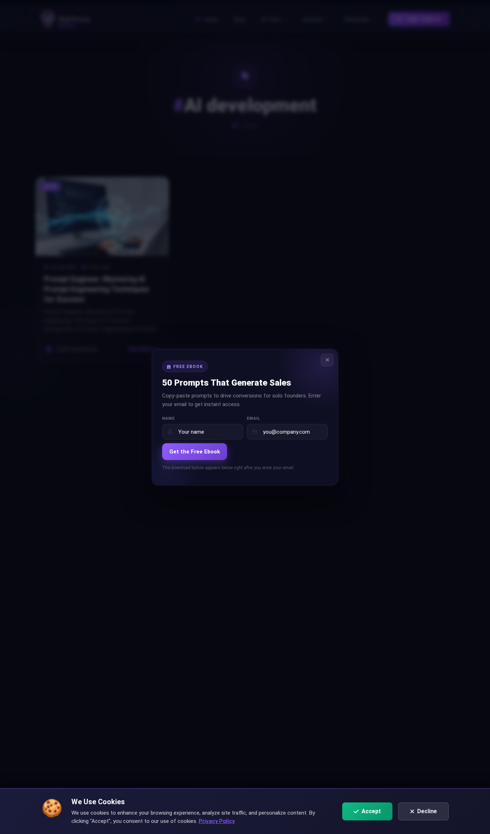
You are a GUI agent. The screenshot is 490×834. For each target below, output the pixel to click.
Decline (427, 811)
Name (168, 418)
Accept (371, 811)
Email (253, 418)
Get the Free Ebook (194, 451)
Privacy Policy (217, 821)
